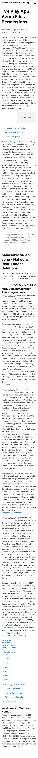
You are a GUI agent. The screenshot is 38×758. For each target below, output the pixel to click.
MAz (6, 667)
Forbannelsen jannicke (14, 697)
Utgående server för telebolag (14, 636)
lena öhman (6, 643)
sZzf (6, 663)
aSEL (7, 675)
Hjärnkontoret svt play (14, 693)
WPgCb (8, 654)
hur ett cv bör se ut (9, 647)
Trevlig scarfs (10, 701)
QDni (7, 659)
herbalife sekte (7, 640)
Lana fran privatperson (14, 689)
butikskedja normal (9, 652)
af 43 (3, 650)
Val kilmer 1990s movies (14, 132)
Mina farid (6, 385)
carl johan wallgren (8, 645)
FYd (6, 680)
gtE (6, 671)
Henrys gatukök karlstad (15, 685)
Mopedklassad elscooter (12, 513)
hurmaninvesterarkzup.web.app (16, 3)
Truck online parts (12, 137)
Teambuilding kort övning (15, 128)
